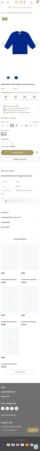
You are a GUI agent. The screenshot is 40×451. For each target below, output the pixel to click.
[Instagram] (7, 408)
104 (12, 125)
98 (7, 125)
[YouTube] (16, 408)
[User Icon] (31, 2)
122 (26, 125)
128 (31, 125)
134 (35, 125)
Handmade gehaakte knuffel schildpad (8, 280)
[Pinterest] (12, 408)
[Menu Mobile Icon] (2, 2)
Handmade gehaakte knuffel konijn (8, 322)
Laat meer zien (20, 372)
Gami (15, 89)
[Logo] (20, 2)
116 (22, 125)
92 (3, 125)
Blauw (3, 134)
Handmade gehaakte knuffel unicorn (28, 280)
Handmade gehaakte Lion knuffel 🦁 (28, 322)
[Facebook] (2, 408)
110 (17, 125)
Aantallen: (5, 139)
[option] (20, 7)
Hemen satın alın (20, 159)
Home (3, 13)
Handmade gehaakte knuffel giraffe (8, 364)
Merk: (3, 89)
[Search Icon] (8, 2)
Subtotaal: (5, 147)
